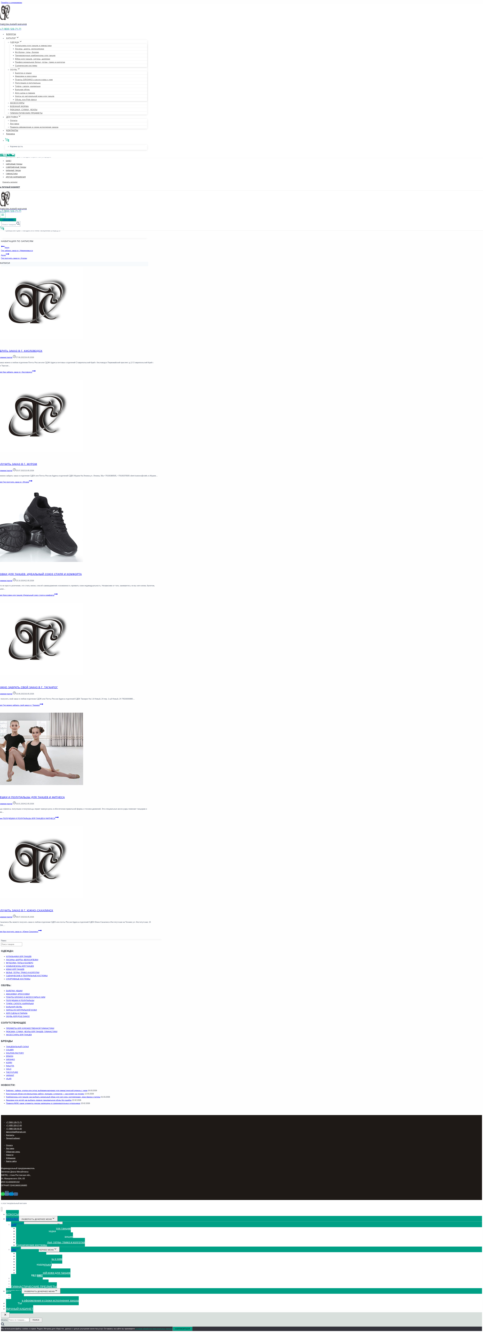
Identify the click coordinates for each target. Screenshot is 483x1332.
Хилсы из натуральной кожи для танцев (34, 96)
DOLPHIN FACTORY (15, 1053)
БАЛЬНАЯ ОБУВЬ (14, 1007)
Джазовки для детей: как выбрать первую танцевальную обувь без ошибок (39, 1100)
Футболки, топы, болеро (27, 52)
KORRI (9, 1063)
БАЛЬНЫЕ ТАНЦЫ (13, 170)
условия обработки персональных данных (153, 1329)
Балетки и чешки (23, 73)
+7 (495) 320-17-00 (14, 1125)
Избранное (10, 1158)
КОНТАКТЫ (12, 130)
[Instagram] (5, 155)
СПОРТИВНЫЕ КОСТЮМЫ (18, 979)
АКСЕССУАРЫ (17, 103)
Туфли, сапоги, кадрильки (28, 86)
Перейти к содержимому (11, 3)
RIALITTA (10, 1066)
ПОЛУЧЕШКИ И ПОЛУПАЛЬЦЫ (20, 1000)
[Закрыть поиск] (5, 1315)
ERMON (9, 1056)
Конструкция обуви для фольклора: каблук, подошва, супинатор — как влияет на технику (45, 1094)
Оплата (13, 120)
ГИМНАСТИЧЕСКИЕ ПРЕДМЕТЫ (26, 113)
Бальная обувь (22, 89)
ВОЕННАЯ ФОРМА (19, 106)
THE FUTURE (12, 1072)
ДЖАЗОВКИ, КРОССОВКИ (18, 994)
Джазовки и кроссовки (26, 76)
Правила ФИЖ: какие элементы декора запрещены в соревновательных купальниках (43, 1103)
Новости (9, 1155)
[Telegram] (9, 155)
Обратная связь (13, 1152)
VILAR (8, 1079)
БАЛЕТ (8, 161)
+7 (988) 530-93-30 (14, 1129)
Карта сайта (11, 1161)
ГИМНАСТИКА (11, 174)
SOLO (8, 1069)
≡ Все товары (8, 220)
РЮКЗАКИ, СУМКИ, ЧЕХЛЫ (23, 110)
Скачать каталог (10, 182)
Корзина (10, 134)
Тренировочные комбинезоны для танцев (35, 55)
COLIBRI (10, 1050)
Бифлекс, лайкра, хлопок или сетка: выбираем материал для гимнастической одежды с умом (46, 1090)
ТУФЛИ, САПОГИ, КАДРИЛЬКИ (20, 1003)
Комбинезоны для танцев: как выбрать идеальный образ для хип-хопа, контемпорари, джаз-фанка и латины (53, 1097)
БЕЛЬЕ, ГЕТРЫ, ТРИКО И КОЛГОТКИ (22, 972)
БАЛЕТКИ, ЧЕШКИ (14, 991)
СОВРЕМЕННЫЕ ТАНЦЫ (16, 167)
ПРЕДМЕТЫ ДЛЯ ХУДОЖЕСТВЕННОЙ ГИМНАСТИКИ (30, 1028)
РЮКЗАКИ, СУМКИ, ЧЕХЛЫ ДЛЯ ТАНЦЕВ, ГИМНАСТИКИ (31, 1032)
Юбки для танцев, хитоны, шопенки (32, 59)
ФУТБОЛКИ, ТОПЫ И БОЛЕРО (19, 963)
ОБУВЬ (16, 1249)
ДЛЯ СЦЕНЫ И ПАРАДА (16, 1013)
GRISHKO (10, 1059)
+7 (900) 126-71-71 (14, 1122)
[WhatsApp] (1, 155)
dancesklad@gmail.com (16, 1132)
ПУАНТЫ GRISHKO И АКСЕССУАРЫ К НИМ (25, 997)
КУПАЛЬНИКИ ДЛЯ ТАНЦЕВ (18, 956)
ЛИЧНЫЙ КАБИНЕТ (19, 1309)
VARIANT (10, 1075)
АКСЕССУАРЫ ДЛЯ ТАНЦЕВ (19, 1035)
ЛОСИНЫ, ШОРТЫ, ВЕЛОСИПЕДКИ (22, 960)
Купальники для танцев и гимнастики (33, 45)
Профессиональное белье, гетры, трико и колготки (40, 62)
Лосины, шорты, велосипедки (29, 49)
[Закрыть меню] (1, 1209)
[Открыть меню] (2, 215)
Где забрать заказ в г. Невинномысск (17, 249)
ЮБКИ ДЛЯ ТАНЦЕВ (15, 969)
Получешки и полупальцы (28, 83)
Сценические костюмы (26, 65)
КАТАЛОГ (12, 1219)
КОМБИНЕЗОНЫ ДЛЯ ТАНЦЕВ (20, 966)
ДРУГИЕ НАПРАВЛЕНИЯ (16, 177)
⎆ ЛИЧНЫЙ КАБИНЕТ (10, 187)
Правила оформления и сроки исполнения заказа (34, 127)
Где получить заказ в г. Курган (14, 256)
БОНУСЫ (11, 34)
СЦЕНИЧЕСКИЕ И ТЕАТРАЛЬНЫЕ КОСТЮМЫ (27, 976)
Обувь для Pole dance (26, 99)
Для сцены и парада (25, 93)
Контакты (10, 1135)
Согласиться (182, 1329)
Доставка (14, 124)
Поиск (3, 941)
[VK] (13, 155)
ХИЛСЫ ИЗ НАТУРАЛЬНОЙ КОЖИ (21, 1010)
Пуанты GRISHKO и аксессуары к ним (34, 80)
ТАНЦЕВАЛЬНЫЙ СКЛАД (17, 1047)
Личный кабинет (13, 1138)
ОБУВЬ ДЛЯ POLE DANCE (18, 1016)
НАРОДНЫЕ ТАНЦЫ (14, 164)
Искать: (4, 1320)
